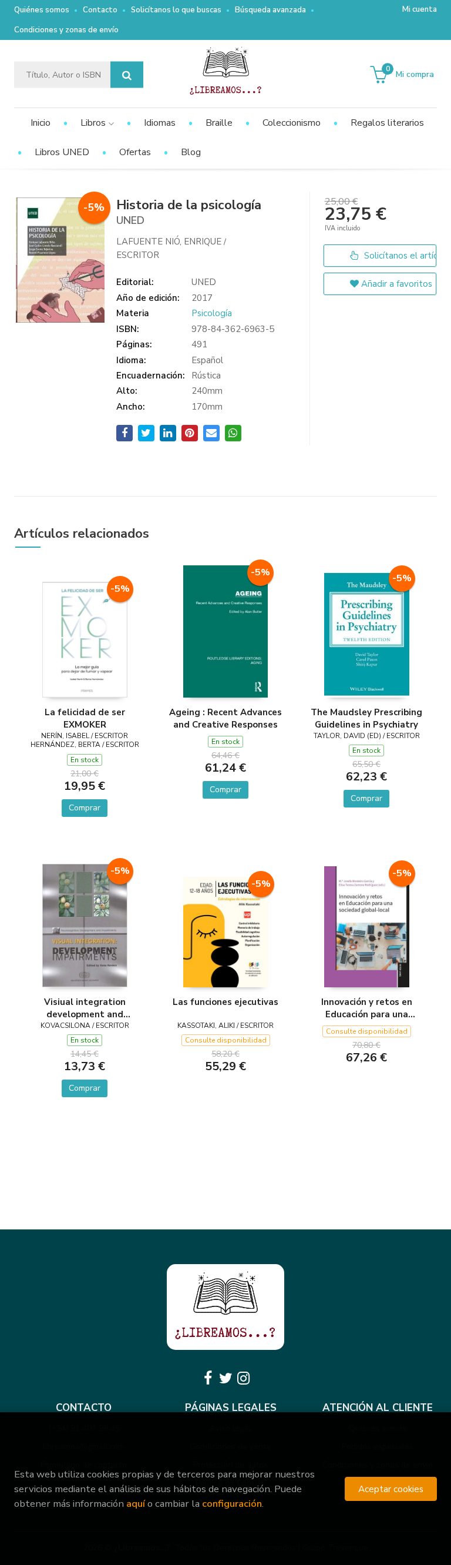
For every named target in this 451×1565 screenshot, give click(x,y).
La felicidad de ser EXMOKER (85, 718)
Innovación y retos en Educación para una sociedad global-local (366, 1008)
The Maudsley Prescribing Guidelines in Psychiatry (366, 718)
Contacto (100, 10)
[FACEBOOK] (208, 1378)
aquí (135, 1503)
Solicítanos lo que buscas (176, 10)
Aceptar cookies (390, 1489)
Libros (94, 122)
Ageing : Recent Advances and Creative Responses (225, 718)
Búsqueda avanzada (270, 10)
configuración (232, 1503)
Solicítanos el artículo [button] (399, 256)
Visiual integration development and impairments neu (85, 1008)
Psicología (211, 313)
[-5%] (84, 639)
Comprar (84, 807)
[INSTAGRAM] (243, 1378)
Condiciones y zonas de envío (66, 30)
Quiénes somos (41, 10)
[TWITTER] (225, 1378)
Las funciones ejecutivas (225, 1002)
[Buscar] (126, 75)
